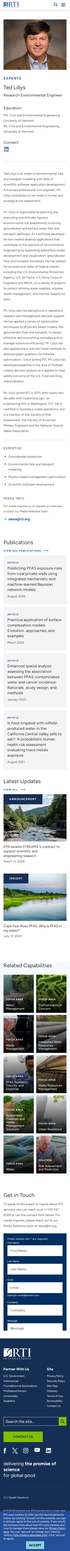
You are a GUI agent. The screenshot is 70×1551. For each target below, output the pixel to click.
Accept (36, 1545)
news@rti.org (19, 519)
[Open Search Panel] (56, 5)
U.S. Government (14, 1376)
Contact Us (54, 1406)
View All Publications (23, 550)
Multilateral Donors (15, 1391)
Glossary (52, 1391)
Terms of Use (55, 1396)
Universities (11, 1396)
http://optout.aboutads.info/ (30, 1535)
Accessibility (54, 1401)
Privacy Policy (55, 1376)
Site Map (52, 1386)
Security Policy (56, 1381)
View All (14, 789)
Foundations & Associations (20, 1386)
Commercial (11, 1381)
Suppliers (9, 1401)
